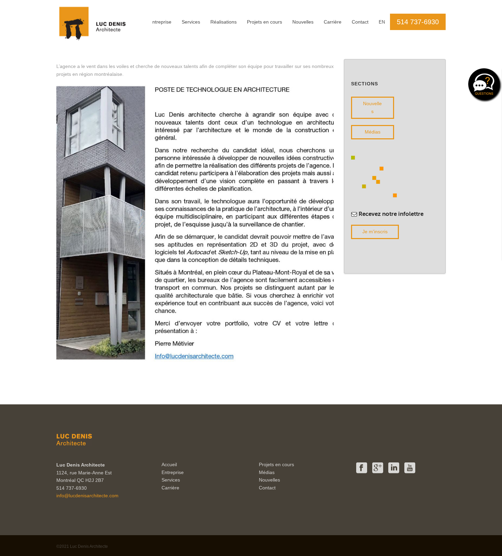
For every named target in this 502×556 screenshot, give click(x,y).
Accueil (169, 464)
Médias (372, 132)
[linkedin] (393, 468)
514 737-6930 (418, 22)
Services (191, 22)
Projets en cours (264, 22)
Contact (360, 22)
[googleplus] (377, 468)
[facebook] (361, 468)
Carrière (332, 22)
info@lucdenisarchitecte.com (87, 495)
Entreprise (160, 22)
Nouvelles (302, 22)
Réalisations (223, 22)
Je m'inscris (375, 231)
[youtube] (409, 468)
